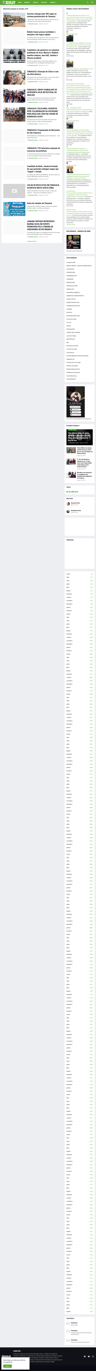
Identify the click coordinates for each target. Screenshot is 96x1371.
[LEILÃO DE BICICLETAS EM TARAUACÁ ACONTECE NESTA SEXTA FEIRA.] (14, 191)
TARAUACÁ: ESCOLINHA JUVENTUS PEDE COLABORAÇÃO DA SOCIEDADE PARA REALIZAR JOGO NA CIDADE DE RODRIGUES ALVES (42, 112)
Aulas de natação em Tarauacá (39, 203)
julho (79, 587)
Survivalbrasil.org (71, 376)
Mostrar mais (74, 505)
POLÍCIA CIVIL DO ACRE (73, 362)
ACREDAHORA (70, 272)
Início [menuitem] (20, 2)
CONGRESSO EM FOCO (73, 305)
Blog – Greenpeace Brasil (73, 108)
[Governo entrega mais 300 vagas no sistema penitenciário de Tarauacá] (14, 20)
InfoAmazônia (70, 329)
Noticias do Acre (71, 209)
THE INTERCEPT (71, 379)
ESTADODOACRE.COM (73, 316)
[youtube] (88, 1356)
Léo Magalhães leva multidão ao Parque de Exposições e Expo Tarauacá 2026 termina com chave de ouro (78, 44)
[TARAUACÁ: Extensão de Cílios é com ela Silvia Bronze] (14, 77)
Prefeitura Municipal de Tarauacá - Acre (77, 15)
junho (79, 584)
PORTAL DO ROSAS (72, 366)
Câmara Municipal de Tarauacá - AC (76, 148)
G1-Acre (68, 322)
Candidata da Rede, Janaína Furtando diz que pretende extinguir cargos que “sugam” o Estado (43, 169)
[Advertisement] (79, 555)
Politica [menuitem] (43, 2)
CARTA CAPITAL (71, 299)
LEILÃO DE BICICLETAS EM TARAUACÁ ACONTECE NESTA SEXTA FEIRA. (43, 186)
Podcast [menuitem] (53, 2)
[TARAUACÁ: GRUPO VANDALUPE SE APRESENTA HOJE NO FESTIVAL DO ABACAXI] (14, 95)
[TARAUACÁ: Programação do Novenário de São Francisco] (14, 136)
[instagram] (93, 1356)
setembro (79, 594)
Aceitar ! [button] (7, 1366)
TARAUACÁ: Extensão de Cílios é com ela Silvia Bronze (42, 72)
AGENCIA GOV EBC (72, 286)
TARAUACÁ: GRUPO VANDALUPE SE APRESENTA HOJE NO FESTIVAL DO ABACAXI (42, 92)
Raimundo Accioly (76, 510)
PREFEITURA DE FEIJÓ (73, 369)
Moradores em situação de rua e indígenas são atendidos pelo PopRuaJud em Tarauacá (84, 475)
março (79, 574)
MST (67, 342)
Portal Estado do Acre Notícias (75, 84)
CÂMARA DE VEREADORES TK (75, 295)
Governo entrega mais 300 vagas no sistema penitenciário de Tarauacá (42, 15)
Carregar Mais (32, 241)
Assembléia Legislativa (73, 292)
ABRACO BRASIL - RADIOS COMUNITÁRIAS (79, 265)
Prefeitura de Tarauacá (73, 372)
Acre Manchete (70, 191)
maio (79, 580)
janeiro (79, 607)
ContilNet (69, 309)
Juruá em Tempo (71, 336)
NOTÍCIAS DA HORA (72, 346)
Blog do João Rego (71, 34)
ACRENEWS (69, 279)
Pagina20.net (70, 359)
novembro (79, 600)
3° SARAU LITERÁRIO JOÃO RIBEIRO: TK (78, 69)
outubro (79, 597)
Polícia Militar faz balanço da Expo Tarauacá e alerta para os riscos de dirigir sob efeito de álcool (84, 450)
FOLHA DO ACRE (71, 319)
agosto (79, 590)
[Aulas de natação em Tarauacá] (14, 209)
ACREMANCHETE (71, 275)
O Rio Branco (70, 352)
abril (79, 577)
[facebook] (84, 1356)
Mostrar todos (71, 224)
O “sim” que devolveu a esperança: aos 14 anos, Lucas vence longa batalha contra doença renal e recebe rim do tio (84, 462)
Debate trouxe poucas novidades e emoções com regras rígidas (41, 33)
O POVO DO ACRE (71, 349)
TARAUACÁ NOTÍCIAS (72, 121)
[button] (88, 2)
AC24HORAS (70, 269)
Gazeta (68, 326)
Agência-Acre (70, 289)
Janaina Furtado (71, 165)
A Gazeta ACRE (70, 262)
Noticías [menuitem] (26, 2)
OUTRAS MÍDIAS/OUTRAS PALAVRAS (77, 356)
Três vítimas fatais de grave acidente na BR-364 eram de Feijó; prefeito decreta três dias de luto (78, 436)
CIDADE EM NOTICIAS (72, 302)
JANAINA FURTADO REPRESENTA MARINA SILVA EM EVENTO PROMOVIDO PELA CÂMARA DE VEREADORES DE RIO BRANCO (41, 225)
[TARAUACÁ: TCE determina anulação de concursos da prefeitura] (14, 154)
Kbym (68, 60)
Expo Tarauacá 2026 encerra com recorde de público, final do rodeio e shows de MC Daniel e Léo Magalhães (79, 19)
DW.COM (69, 312)
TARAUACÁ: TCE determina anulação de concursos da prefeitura (43, 149)
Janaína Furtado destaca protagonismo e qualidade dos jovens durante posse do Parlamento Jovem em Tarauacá (78, 176)
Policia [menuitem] (35, 2)
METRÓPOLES (70, 339)
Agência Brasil (70, 282)
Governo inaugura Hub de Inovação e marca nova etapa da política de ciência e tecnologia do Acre (79, 213)
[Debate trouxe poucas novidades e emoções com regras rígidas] (14, 38)
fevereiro (79, 610)
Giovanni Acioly (75, 503)
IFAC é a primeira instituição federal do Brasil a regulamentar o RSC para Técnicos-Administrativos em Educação (79, 194)
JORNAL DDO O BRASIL (73, 332)
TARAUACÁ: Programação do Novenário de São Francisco (43, 131)
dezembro (79, 604)
